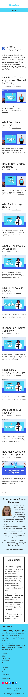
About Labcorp (6, 674)
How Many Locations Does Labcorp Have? (13, 453)
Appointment (5, 660)
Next (7, 493)
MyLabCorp (14, 5)
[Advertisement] (14, 27)
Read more (5, 112)
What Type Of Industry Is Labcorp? (13, 371)
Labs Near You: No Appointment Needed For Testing (14, 80)
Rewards (4, 653)
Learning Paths (6, 658)
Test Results (5, 663)
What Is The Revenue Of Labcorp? (14, 247)
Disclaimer (10, 688)
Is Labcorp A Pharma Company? (13, 329)
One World (5, 667)
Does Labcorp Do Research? (12, 411)
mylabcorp (17, 695)
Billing (3, 656)
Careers (4, 672)
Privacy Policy (17, 688)
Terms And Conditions (14, 690)
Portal (3, 669)
